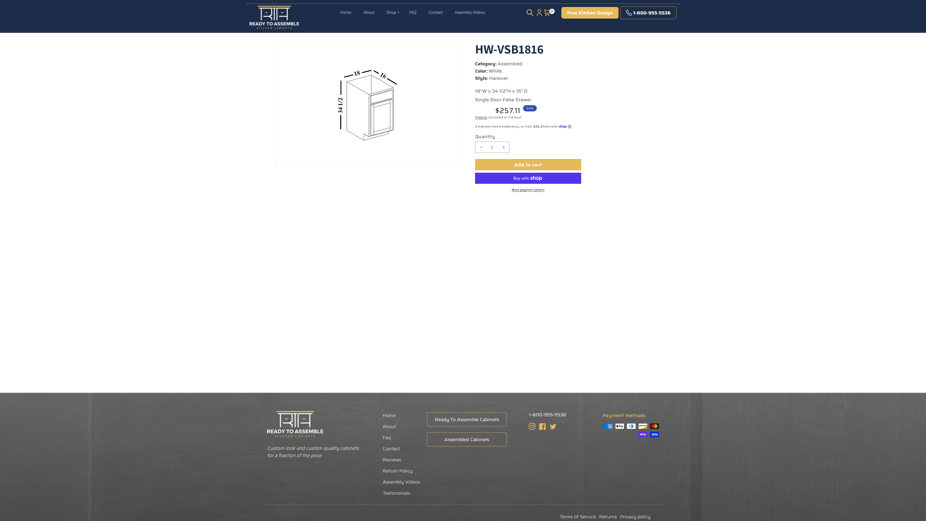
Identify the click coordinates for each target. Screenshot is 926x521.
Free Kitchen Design (590, 13)
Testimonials (396, 493)
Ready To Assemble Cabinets (467, 419)
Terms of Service (578, 517)
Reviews (392, 460)
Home (389, 415)
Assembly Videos (401, 482)
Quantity (485, 136)
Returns (608, 517)
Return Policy (398, 471)
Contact (391, 448)
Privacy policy (635, 517)
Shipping (481, 117)
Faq (387, 437)
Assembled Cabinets (466, 439)
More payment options (528, 190)
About (389, 426)
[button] (393, 9)
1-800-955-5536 (652, 13)
